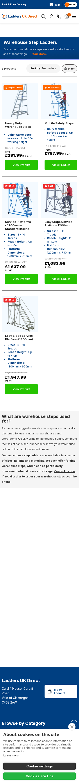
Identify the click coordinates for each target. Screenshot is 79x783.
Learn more (10, 755)
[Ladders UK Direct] (20, 16)
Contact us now (64, 471)
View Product (21, 165)
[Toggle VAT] (71, 4)
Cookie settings (39, 766)
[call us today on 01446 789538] (59, 16)
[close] (71, 727)
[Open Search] (43, 16)
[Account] (51, 16)
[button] (43, 68)
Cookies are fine (40, 776)
